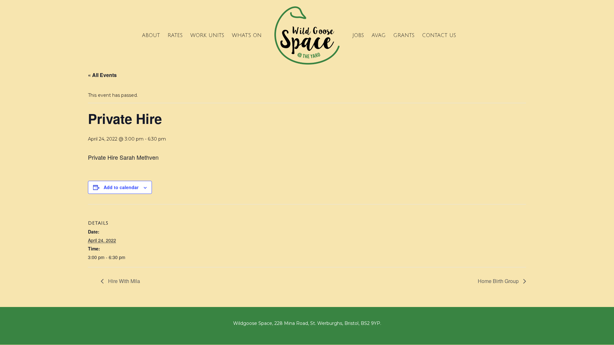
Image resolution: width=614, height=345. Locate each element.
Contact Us (439, 35)
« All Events (102, 75)
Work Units (207, 35)
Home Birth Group (499, 281)
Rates (175, 35)
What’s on (247, 35)
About (151, 35)
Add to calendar (121, 187)
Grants (403, 35)
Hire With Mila (123, 281)
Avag (379, 35)
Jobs (358, 35)
